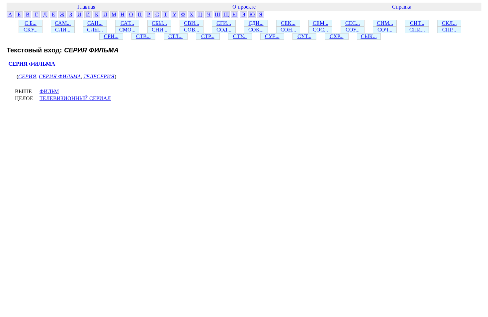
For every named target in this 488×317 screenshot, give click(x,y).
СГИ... (223, 23)
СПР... (449, 29)
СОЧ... (384, 29)
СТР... (207, 36)
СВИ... (191, 23)
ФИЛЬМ (49, 91)
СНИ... (159, 29)
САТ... (127, 23)
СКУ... (31, 29)
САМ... (63, 23)
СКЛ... (449, 23)
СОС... (320, 29)
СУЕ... (272, 36)
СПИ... (417, 29)
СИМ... (385, 23)
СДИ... (256, 23)
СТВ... (143, 36)
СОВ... (191, 29)
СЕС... (352, 23)
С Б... (31, 23)
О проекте (244, 7)
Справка (401, 7)
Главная (86, 7)
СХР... (337, 36)
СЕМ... (320, 23)
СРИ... (111, 36)
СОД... (223, 29)
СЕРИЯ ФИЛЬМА (31, 64)
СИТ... (417, 23)
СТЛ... (175, 36)
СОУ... (353, 29)
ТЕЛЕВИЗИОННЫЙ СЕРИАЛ (75, 98)
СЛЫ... (95, 29)
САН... (95, 23)
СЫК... (369, 36)
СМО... (127, 29)
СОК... (256, 29)
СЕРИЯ (27, 76)
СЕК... (288, 23)
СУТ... (304, 36)
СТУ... (240, 36)
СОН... (288, 29)
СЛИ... (62, 29)
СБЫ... (159, 23)
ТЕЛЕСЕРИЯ (99, 76)
